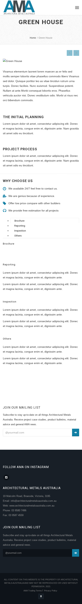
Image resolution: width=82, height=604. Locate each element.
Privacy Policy (50, 590)
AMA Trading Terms (32, 590)
